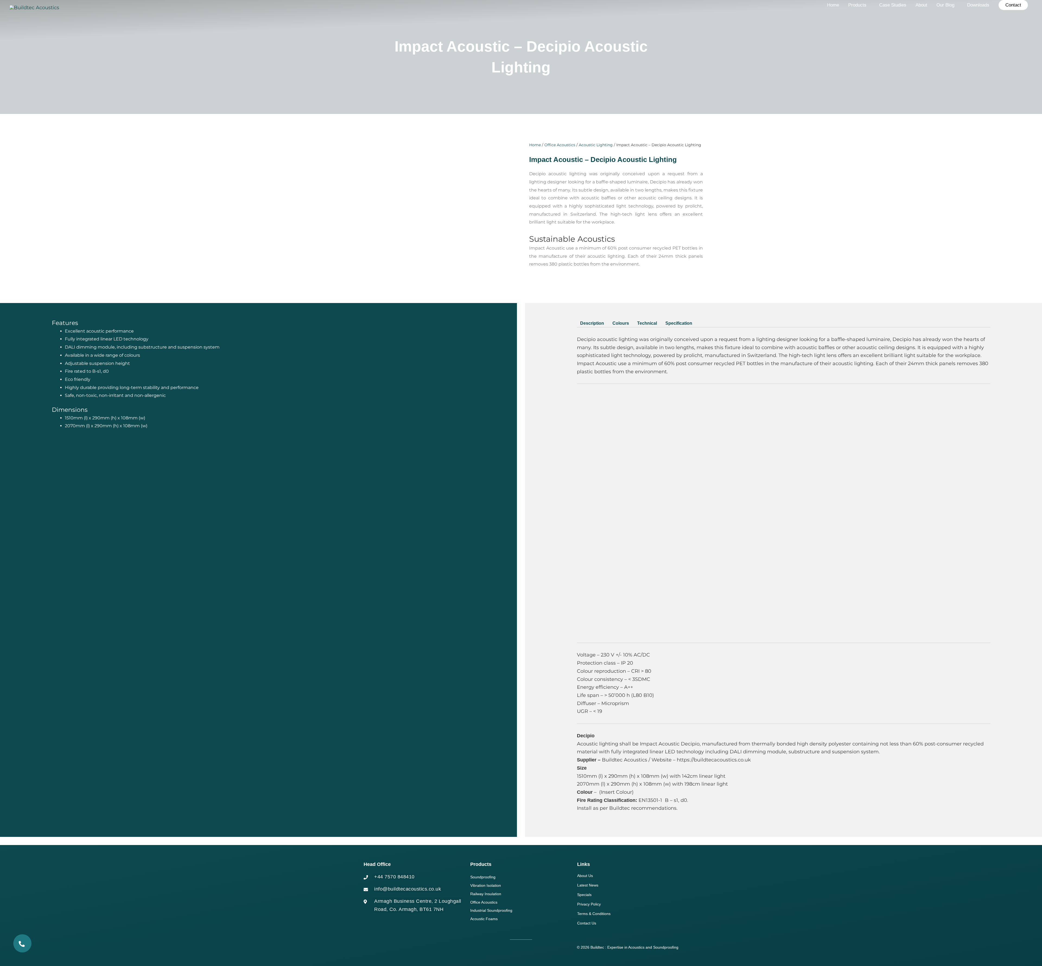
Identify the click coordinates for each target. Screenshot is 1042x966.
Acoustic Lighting (596, 144)
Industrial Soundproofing (491, 910)
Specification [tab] (678, 323)
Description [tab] (592, 323)
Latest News (587, 885)
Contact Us (586, 923)
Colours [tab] (620, 323)
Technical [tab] (647, 323)
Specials (584, 894)
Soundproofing (482, 877)
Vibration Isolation (485, 885)
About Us (585, 875)
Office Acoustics (559, 144)
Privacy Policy (589, 904)
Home (535, 144)
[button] (1013, 5)
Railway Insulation (485, 894)
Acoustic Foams (484, 919)
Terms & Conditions (594, 913)
